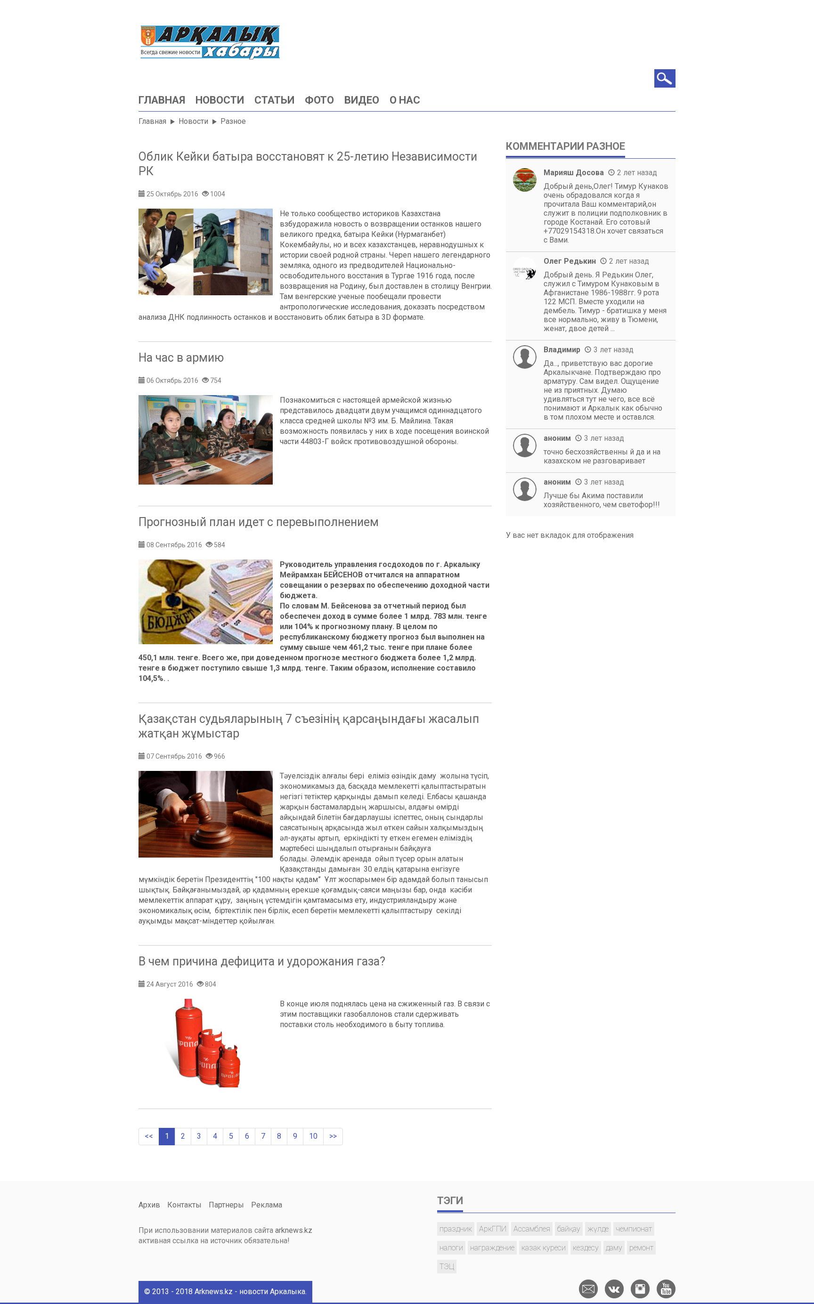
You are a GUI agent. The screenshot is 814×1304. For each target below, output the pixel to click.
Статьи (274, 100)
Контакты (184, 1204)
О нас (405, 100)
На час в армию (181, 357)
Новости (219, 100)
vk (614, 1289)
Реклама (266, 1204)
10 (313, 1136)
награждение (492, 1247)
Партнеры (226, 1204)
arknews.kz (293, 1230)
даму (614, 1247)
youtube (666, 1289)
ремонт (641, 1247)
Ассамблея (531, 1228)
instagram (640, 1289)
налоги (451, 1247)
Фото (319, 100)
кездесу (586, 1247)
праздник (456, 1228)
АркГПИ (492, 1228)
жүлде (598, 1228)
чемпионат (634, 1228)
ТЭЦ (447, 1266)
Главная (161, 100)
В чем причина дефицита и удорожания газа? (261, 961)
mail (588, 1289)
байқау (568, 1228)
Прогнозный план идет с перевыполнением (258, 522)
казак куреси (543, 1247)
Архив (149, 1204)
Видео (361, 100)
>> (333, 1136)
